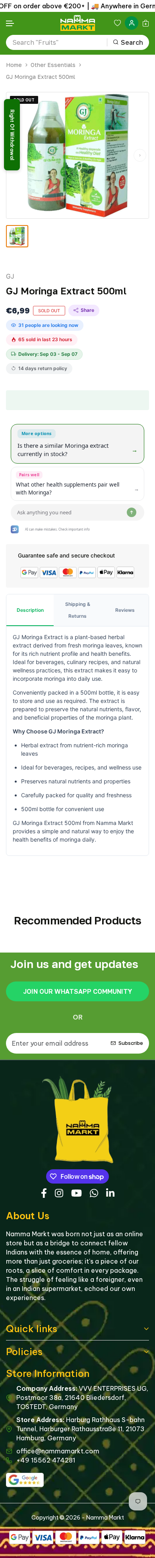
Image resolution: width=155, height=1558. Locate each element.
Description (30, 610)
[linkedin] (110, 1192)
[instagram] (59, 1192)
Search (132, 42)
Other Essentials (53, 64)
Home (14, 64)
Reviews (125, 610)
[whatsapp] (94, 1192)
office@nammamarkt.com (57, 1451)
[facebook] (44, 1192)
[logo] (77, 23)
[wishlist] (117, 23)
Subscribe (130, 1043)
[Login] (131, 23)
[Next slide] (140, 155)
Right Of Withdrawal (12, 134)
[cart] (145, 23)
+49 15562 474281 (45, 1460)
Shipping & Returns (77, 610)
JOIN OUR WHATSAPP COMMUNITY (77, 991)
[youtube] (76, 1192)
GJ (10, 276)
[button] (10, 24)
